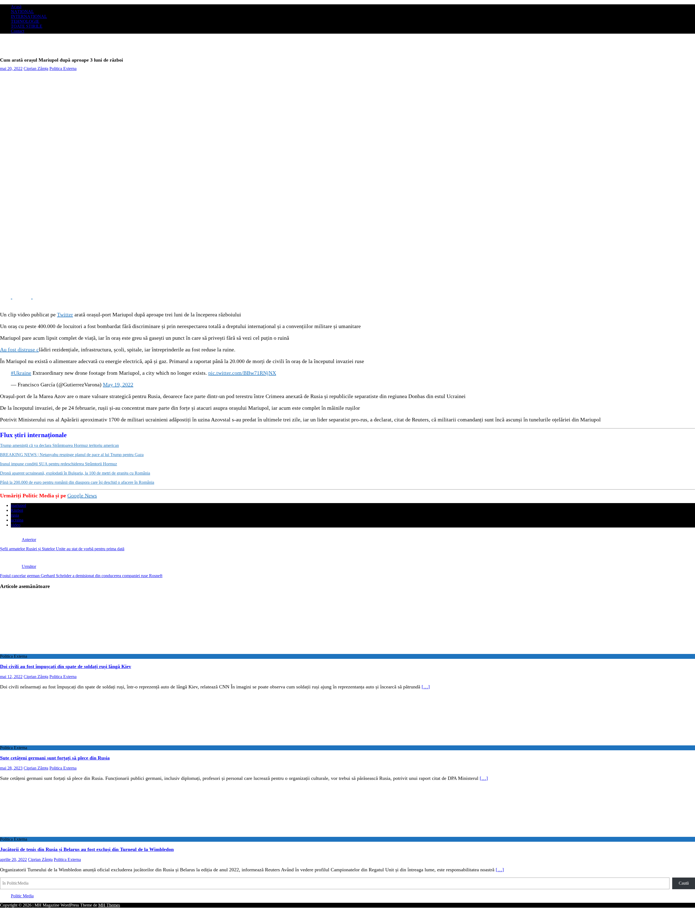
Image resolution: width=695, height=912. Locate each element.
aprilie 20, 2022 (13, 859)
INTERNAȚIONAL (29, 16)
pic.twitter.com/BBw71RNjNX (242, 373)
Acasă (16, 6)
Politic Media (22, 896)
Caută (684, 883)
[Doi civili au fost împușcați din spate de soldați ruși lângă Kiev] (44, 651)
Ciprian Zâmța (36, 68)
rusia (15, 515)
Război (17, 510)
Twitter (65, 314)
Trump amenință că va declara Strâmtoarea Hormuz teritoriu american (59, 445)
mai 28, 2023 (11, 768)
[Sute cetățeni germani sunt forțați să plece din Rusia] (44, 743)
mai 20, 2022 (11, 68)
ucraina (17, 520)
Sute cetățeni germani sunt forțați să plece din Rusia (55, 758)
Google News (82, 495)
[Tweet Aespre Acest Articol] (26, 297)
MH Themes (109, 905)
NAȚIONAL (22, 11)
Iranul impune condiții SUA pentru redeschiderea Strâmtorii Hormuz (58, 464)
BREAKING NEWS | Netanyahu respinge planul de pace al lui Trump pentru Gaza (72, 454)
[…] (426, 686)
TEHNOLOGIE (25, 21)
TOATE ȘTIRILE (26, 26)
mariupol (18, 505)
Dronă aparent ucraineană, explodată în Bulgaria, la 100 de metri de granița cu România (75, 473)
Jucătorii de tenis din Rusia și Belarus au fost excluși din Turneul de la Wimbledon (87, 849)
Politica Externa (63, 68)
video (15, 525)
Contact (17, 31)
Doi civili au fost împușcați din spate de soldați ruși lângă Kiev (65, 666)
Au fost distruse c (19, 349)
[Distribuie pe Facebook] (6, 297)
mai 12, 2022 (11, 676)
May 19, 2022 (118, 384)
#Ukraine (21, 373)
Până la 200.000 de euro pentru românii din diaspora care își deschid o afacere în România (77, 482)
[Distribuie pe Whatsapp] (46, 297)
